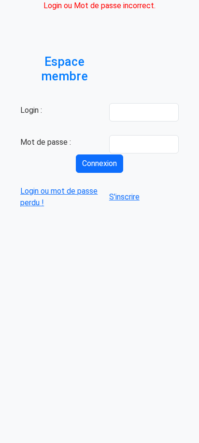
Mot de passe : (45, 142)
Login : (31, 110)
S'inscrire (124, 196)
